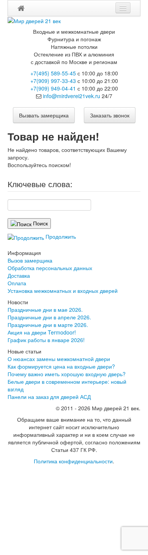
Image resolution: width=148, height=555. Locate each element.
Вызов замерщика (30, 260)
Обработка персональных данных (50, 268)
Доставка (19, 275)
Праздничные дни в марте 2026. (48, 324)
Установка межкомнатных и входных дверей (63, 290)
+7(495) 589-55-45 (53, 73)
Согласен (30, 515)
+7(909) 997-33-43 (53, 80)
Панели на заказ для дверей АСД (49, 396)
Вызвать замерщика (44, 115)
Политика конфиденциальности (73, 461)
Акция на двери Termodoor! (42, 332)
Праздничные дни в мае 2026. (45, 309)
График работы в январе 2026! (46, 340)
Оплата (17, 283)
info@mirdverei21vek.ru (71, 96)
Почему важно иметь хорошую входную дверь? (67, 374)
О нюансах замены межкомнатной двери (59, 359)
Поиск (39, 223)
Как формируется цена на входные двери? (61, 366)
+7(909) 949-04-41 (53, 88)
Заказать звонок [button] (109, 115)
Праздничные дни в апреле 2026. (49, 317)
